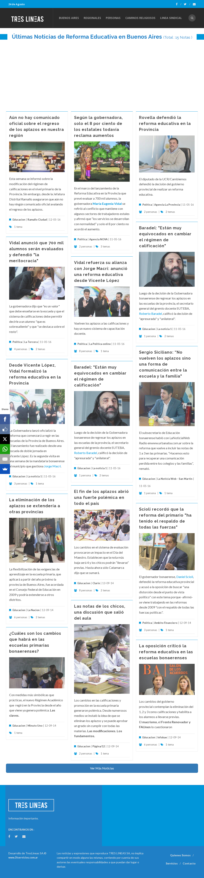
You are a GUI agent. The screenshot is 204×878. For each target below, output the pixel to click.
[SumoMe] (5, 469)
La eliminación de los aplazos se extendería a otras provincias (34, 505)
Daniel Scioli (184, 577)
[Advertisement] (102, 73)
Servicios (172, 863)
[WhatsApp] (5, 449)
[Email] (5, 459)
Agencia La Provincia (167, 204)
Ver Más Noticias (102, 768)
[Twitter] (187, 4)
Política (82, 239)
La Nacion (33, 610)
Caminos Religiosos (140, 18)
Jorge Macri (52, 466)
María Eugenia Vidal (107, 203)
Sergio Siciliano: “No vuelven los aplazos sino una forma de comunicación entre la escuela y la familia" (165, 364)
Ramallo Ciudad (37, 219)
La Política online (100, 343)
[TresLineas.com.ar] (30, 18)
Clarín (96, 583)
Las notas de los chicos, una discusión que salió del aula (99, 612)
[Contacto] (194, 4)
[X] (5, 439)
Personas (113, 18)
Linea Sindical (171, 18)
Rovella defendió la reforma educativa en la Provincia (165, 123)
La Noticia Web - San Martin (174, 478)
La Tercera (31, 341)
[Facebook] (178, 4)
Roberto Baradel (150, 313)
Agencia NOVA (98, 239)
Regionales (92, 18)
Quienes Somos (180, 855)
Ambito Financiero (165, 622)
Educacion (19, 219)
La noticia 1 (164, 329)
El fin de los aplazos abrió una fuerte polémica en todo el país (101, 497)
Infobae (162, 737)
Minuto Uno (34, 725)
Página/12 (98, 746)
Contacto (189, 863)
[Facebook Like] (5, 429)
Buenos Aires (69, 18)
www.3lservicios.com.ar (23, 857)
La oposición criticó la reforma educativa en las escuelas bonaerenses (166, 652)
